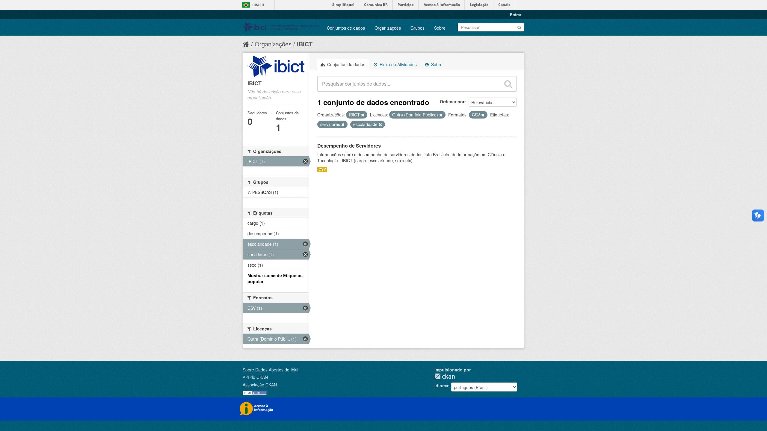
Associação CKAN (260, 385)
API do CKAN (255, 377)
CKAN (444, 376)
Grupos (417, 28)
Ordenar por (452, 101)
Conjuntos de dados (346, 28)
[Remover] (362, 115)
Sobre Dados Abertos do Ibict (270, 370)
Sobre (440, 28)
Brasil (258, 4)
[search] (508, 83)
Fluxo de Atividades (397, 64)
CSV (322, 169)
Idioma (441, 385)
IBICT (304, 44)
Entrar (515, 14)
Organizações (388, 28)
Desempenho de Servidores (349, 145)
